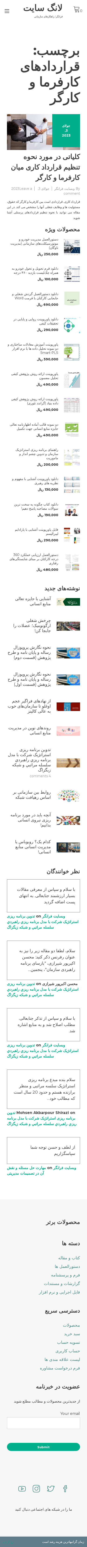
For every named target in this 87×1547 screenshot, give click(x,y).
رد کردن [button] (8, 1542)
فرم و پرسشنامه (65, 1275)
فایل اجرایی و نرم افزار (59, 1292)
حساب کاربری (67, 1351)
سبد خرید (72, 1333)
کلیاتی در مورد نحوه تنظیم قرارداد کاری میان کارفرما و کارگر (45, 167)
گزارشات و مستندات (62, 1283)
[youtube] (22, 1489)
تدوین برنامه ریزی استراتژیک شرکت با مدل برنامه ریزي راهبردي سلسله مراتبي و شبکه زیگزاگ (42, 921)
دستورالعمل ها (67, 1266)
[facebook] (65, 1489)
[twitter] (51, 1489)
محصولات (71, 1325)
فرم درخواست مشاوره (60, 1368)
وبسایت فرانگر (64, 189)
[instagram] (36, 1489)
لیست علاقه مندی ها (62, 1359)
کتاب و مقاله (69, 1257)
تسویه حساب (68, 1342)
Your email (70, 1413)
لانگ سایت (43, 7)
